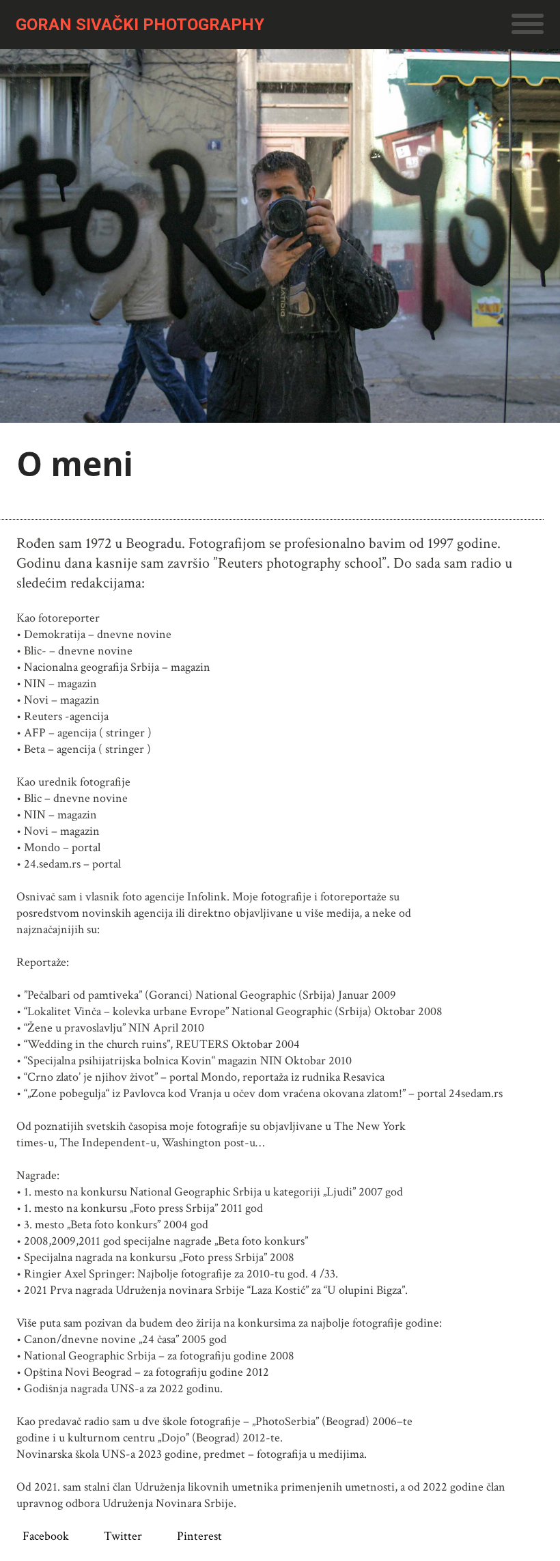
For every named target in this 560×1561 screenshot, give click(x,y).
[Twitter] (94, 1536)
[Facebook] (19, 1536)
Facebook (46, 1536)
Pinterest (199, 1536)
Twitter (123, 1536)
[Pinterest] (167, 1536)
